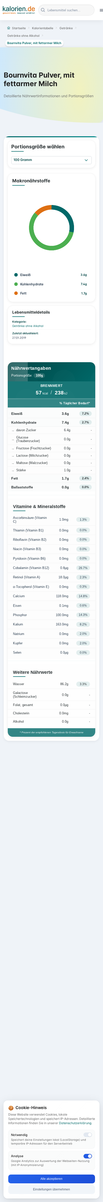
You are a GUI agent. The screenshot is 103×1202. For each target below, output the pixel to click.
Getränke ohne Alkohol (28, 326)
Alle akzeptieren (51, 1179)
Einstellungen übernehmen (51, 1189)
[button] (86, 160)
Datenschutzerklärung (75, 1123)
